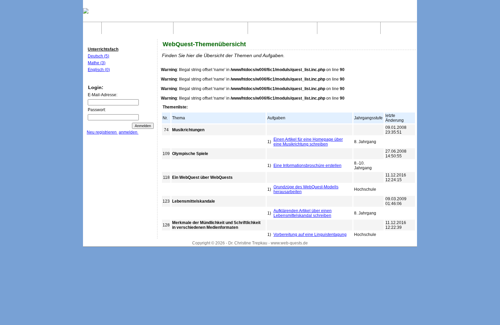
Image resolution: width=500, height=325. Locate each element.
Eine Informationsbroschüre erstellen (307, 165)
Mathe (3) (96, 63)
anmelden (128, 132)
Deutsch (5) (98, 56)
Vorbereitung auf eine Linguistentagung (310, 234)
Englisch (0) (99, 69)
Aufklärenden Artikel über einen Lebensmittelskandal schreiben (302, 213)
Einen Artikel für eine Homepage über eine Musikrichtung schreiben (308, 142)
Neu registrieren (102, 132)
